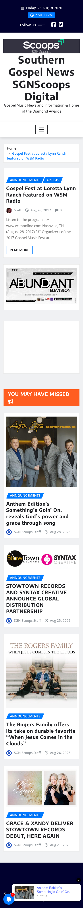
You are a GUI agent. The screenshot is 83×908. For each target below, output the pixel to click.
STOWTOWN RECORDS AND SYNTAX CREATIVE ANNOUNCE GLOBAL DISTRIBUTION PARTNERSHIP (36, 598)
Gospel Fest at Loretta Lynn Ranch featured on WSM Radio (41, 194)
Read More (19, 250)
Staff (17, 210)
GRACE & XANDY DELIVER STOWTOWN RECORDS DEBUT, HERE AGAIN (39, 829)
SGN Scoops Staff (27, 532)
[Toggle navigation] (41, 129)
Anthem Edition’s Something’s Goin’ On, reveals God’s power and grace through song (37, 513)
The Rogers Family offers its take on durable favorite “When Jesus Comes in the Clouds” (40, 733)
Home (11, 148)
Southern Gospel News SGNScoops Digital (41, 78)
